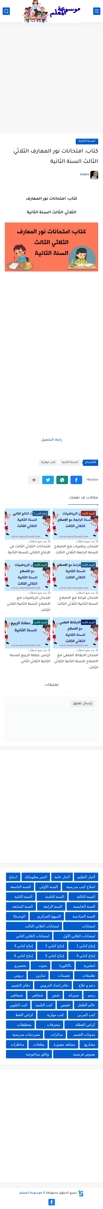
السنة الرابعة (52, 906)
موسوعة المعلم (30, 1193)
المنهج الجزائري (49, 916)
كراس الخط (24, 1015)
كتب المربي (86, 1015)
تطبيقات (88, 975)
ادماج (13, 877)
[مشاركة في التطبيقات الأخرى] (34, 480)
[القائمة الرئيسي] (96, 11)
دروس (18, 975)
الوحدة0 (19, 916)
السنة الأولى (48, 887)
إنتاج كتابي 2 (54, 946)
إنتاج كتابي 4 (85, 956)
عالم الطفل (86, 1005)
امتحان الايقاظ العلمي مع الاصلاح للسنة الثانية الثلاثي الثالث (76, 662)
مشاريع (89, 1044)
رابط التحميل (51, 440)
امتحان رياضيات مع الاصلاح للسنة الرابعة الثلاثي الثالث (76, 550)
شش (56, 995)
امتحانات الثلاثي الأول (79, 936)
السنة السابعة (22, 906)
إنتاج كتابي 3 (23, 946)
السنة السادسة (84, 916)
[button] (76, 480)
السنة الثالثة (86, 896)
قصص (65, 1005)
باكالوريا (65, 965)
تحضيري (20, 965)
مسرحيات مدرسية (26, 1034)
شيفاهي (17, 995)
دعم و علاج (87, 985)
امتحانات (88, 926)
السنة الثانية (87, 141)
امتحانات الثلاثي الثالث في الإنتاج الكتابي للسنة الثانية (29, 550)
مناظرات (17, 1044)
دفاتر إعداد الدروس (54, 985)
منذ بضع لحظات (85, 541)
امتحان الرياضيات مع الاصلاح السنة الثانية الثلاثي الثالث (28, 604)
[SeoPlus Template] (81, 1193)
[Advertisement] (51, 78)
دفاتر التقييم (20, 985)
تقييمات (64, 975)
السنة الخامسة (84, 906)
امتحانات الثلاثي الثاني (32, 936)
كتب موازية (48, 462)
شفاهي (37, 995)
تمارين (41, 975)
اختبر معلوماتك (36, 877)
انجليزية (89, 965)
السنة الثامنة (54, 896)
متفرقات (53, 1025)
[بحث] (6, 11)
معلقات (39, 1044)
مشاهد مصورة (64, 1044)
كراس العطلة (85, 1025)
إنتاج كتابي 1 (85, 946)
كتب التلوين (18, 1005)
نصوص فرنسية (84, 1054)
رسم (91, 995)
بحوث (43, 965)
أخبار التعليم (86, 877)
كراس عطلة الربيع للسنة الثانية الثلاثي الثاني (30, 659)
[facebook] (51, 1202)
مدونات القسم (84, 1034)
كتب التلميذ (43, 1005)
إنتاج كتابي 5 (54, 956)
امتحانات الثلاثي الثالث (42, 926)
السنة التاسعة (20, 887)
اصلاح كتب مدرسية (80, 887)
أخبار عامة (62, 877)
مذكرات (57, 1034)
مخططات (24, 1025)
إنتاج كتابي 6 (23, 956)
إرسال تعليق (82, 703)
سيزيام (74, 995)
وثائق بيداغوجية (37, 1054)
